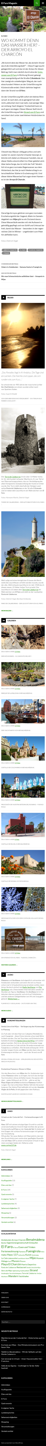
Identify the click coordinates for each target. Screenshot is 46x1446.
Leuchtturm (21, 1258)
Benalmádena (35, 1239)
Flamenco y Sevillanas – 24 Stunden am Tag (18, 1003)
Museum (40, 1258)
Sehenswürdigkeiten (9, 1208)
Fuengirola (33, 1251)
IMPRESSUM (5, 1307)
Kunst (28, 1254)
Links (10, 1111)
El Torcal (15, 1247)
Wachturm (4, 1276)
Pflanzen (15, 1261)
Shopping (5, 1213)
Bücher (3, 1243)
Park (9, 1261)
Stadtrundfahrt (24, 1271)
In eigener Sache (7, 1199)
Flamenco (22, 1252)
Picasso (22, 1261)
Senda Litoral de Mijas (26, 1041)
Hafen (4, 1255)
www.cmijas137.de (8, 1145)
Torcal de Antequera (15, 1273)
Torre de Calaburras (13, 477)
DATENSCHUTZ (6, 1312)
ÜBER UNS (5, 1297)
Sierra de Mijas (6, 1271)
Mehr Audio (7, 1011)
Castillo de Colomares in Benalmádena (17, 767)
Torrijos (39, 1273)
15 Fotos (17, 651)
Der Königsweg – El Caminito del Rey (16, 656)
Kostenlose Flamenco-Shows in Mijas (16, 1094)
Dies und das (6, 1185)
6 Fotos (17, 839)
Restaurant (21, 1267)
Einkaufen (33, 1242)
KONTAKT (4, 1302)
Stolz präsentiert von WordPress (12, 1443)
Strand (6, 253)
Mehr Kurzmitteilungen (12, 1101)
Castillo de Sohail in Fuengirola (14, 881)
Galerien (11, 620)
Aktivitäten (5, 1176)
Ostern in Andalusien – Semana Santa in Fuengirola (21, 265)
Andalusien (6, 1240)
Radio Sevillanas (28, 987)
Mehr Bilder (7, 611)
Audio (10, 975)
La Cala (4, 1258)
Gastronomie (6, 1194)
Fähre (42, 1252)
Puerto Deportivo (28, 1264)
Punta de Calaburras (8, 1267)
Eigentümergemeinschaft (18, 1242)
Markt (27, 1258)
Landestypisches (7, 1203)
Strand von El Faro (32, 112)
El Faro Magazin (9, 3)
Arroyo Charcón (10, 250)
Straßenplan (5, 1273)
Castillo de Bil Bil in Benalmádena (15, 844)
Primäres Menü (43, 3)
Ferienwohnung (9, 1251)
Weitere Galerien (9, 965)
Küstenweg (35, 1255)
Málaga (4, 1261)
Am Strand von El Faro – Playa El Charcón (18, 958)
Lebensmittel (13, 1258)
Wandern (13, 1276)
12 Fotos (17, 800)
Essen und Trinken (27, 1247)
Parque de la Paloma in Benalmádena (16, 693)
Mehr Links (6, 1159)
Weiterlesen (14, 999)
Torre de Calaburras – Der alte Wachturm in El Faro (22, 502)
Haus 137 (12, 1254)
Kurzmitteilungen (16, 1020)
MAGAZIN (4, 1293)
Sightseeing (16, 1271)
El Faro (4, 36)
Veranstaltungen (7, 1217)
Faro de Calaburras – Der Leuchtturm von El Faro (22, 603)
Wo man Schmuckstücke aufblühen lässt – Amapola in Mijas (22, 276)
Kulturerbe (21, 1255)
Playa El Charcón (36, 250)
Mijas (33, 1257)
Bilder (10, 297)
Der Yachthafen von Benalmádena (15, 730)
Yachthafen (24, 1276)
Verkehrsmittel (7, 1222)
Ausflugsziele (6, 1180)
